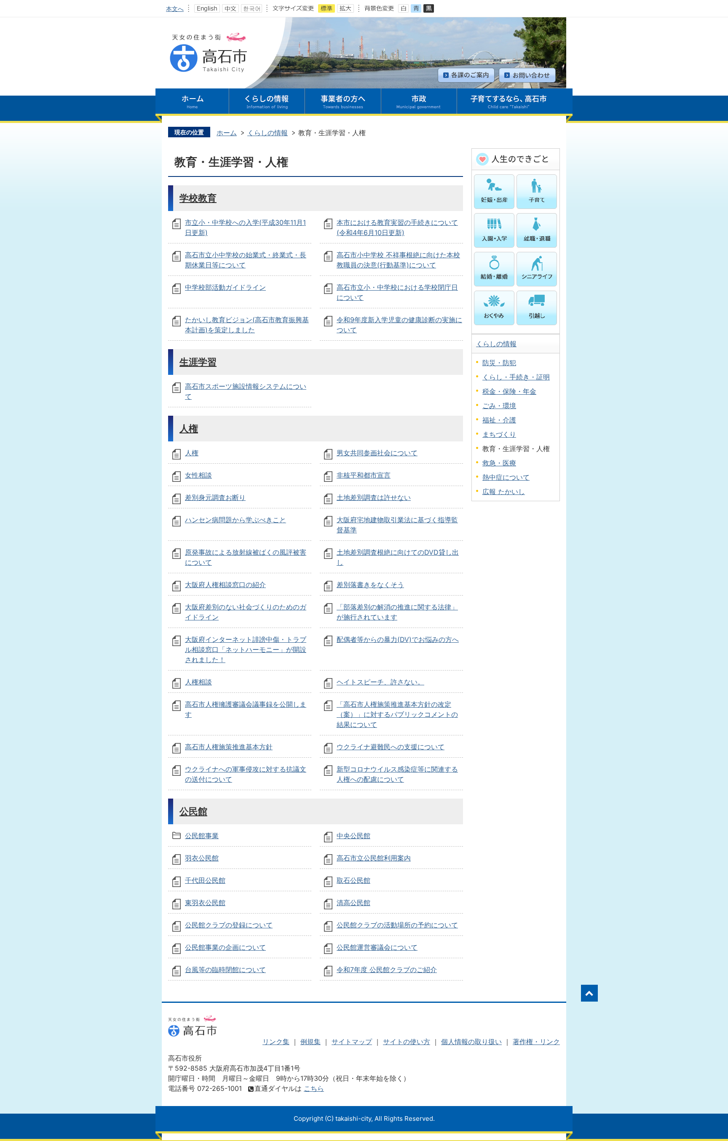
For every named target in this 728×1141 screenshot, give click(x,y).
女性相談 (198, 475)
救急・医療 (499, 463)
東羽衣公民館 (205, 902)
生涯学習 (198, 361)
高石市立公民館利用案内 (374, 858)
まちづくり (499, 434)
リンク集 (275, 1041)
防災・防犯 (499, 362)
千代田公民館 (205, 880)
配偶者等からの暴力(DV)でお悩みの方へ (398, 639)
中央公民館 (353, 835)
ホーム (227, 132)
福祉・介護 (499, 420)
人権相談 (198, 682)
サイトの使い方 (406, 1041)
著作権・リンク (536, 1041)
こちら (314, 1088)
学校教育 (198, 197)
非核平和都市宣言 (364, 475)
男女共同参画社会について (377, 453)
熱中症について (506, 477)
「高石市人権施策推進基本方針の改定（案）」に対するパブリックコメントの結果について (397, 714)
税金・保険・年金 (509, 391)
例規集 (310, 1041)
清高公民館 (353, 902)
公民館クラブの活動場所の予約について (397, 925)
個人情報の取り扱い (471, 1041)
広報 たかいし (503, 491)
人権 (188, 428)
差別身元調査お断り (215, 497)
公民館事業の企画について (225, 947)
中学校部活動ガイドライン (225, 287)
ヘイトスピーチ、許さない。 (380, 682)
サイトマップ (352, 1041)
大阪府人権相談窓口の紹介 (225, 584)
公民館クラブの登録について (229, 925)
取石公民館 (353, 880)
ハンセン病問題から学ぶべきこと (235, 520)
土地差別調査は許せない (374, 497)
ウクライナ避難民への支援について (390, 747)
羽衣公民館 (202, 858)
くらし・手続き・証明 (516, 377)
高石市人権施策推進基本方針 (229, 747)
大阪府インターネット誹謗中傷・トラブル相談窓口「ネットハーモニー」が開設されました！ (245, 649)
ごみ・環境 (499, 405)
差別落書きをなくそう (370, 584)
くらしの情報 (267, 132)
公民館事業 (202, 835)
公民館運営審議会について (377, 947)
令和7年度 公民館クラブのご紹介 (387, 969)
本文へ (175, 8)
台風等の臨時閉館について (225, 969)
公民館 (193, 811)
